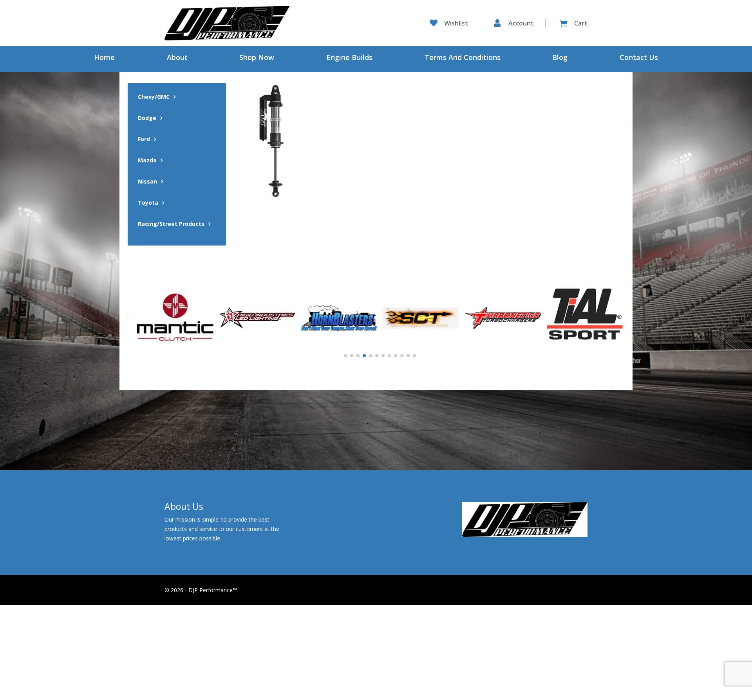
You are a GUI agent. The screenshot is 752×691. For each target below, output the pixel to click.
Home (104, 58)
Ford (144, 139)
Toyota (148, 203)
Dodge (147, 118)
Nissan (147, 182)
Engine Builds (349, 58)
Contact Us (639, 58)
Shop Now (256, 58)
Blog (560, 58)
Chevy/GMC (154, 97)
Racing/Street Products (171, 224)
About (177, 58)
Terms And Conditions (463, 58)
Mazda (147, 161)
